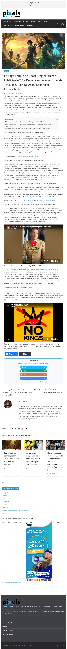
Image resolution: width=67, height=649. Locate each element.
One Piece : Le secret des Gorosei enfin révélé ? (27, 156)
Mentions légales (7, 630)
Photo (33, 21)
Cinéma (25, 21)
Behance (4, 495)
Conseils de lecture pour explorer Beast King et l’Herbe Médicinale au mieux (28, 128)
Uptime (4, 513)
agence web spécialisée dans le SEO (15, 582)
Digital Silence (6, 507)
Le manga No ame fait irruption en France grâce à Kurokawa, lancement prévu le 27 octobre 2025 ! (18, 392)
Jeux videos (7, 21)
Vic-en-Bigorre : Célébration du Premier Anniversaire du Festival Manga (48, 391)
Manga (6, 71)
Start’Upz (5, 504)
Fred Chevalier (19, 93)
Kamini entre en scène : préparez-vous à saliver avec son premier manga (11, 458)
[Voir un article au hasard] (62, 24)
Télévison (17, 21)
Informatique (19, 26)
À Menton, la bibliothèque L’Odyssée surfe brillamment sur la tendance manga (33, 200)
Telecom (30, 26)
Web (45, 21)
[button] (41, 21)
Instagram (5, 493)
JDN (3, 498)
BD (39, 21)
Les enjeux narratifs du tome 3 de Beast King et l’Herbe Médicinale (26, 122)
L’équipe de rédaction (8, 623)
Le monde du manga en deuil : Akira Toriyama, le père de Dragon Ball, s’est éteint (33, 458)
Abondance (5, 501)
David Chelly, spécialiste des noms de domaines (15, 510)
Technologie (8, 26)
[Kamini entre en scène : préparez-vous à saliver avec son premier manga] (11, 441)
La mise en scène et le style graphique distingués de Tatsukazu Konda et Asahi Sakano (29, 125)
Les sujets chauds (7, 634)
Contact (4, 626)
